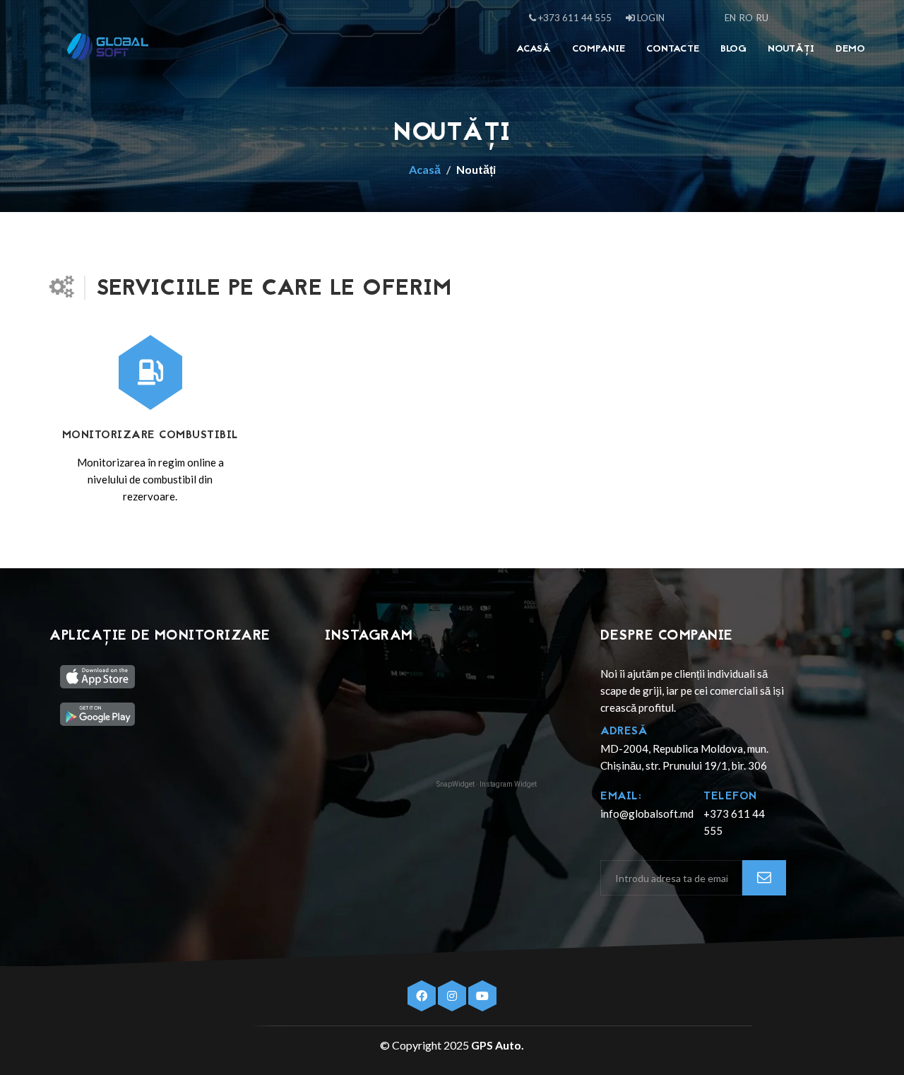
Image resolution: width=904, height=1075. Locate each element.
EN (730, 17)
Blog (733, 49)
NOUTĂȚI (791, 49)
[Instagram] (453, 995)
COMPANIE (598, 49)
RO (746, 17)
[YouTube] (482, 995)
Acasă (533, 49)
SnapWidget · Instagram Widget (486, 784)
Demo (850, 49)
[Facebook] (423, 995)
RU (762, 17)
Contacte (672, 49)
